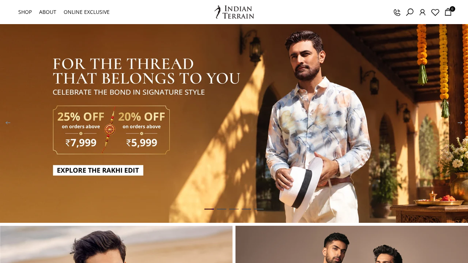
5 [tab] (259, 209)
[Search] (409, 12)
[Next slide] (460, 123)
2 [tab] (221, 209)
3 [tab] (234, 209)
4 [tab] (246, 209)
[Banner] (234, 123)
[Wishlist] (435, 12)
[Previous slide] (8, 123)
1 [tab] (209, 209)
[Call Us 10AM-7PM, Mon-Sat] (396, 12)
